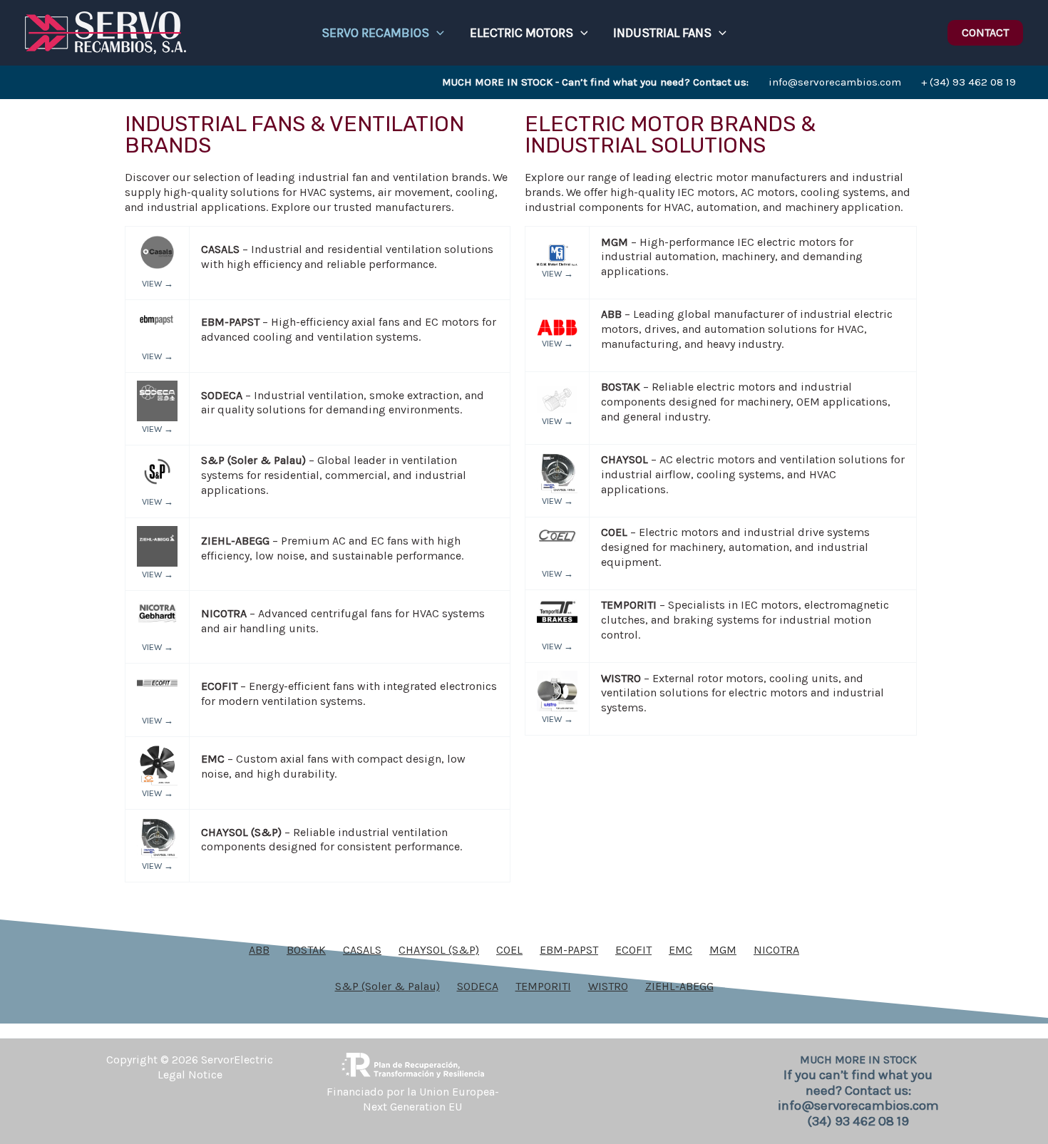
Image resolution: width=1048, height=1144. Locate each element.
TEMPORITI (543, 986)
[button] (436, 32)
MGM (722, 950)
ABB (259, 950)
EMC (680, 950)
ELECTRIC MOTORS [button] (521, 33)
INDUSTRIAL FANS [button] (662, 33)
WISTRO (608, 986)
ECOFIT (633, 950)
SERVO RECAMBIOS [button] (375, 33)
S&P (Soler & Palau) (387, 986)
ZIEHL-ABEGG (679, 986)
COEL (509, 950)
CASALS (362, 950)
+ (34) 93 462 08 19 (968, 82)
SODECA (477, 986)
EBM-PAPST (569, 950)
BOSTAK (306, 950)
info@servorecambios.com (671, 82)
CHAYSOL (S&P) (439, 950)
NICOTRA (776, 950)
